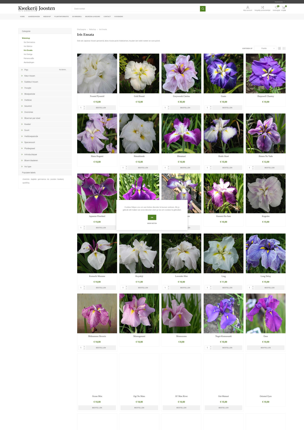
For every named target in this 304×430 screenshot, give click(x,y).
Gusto (223, 96)
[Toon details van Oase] (266, 313)
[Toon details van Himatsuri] (181, 133)
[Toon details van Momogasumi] (139, 313)
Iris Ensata (28, 50)
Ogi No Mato (139, 396)
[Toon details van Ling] (223, 253)
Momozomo (181, 336)
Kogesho (266, 216)
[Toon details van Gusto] (223, 73)
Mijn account (247, 10)
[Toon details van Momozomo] (181, 313)
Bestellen (101, 108)
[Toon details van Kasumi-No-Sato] (223, 193)
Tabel (279, 48)
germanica (42, 179)
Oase (266, 336)
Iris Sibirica (28, 46)
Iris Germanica (29, 42)
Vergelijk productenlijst (262, 10)
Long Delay (266, 276)
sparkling (26, 183)
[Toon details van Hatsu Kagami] (97, 133)
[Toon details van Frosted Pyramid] (97, 73)
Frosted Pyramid (97, 96)
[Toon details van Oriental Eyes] (266, 373)
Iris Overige (28, 54)
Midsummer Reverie (97, 336)
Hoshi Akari (223, 156)
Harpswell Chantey (265, 96)
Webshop (26, 38)
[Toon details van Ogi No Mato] (139, 373)
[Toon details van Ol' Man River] (181, 373)
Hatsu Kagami (97, 156)
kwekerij (60, 179)
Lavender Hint (181, 276)
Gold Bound (139, 96)
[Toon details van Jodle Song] (139, 193)
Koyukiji (139, 276)
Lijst (284, 48)
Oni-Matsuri (223, 396)
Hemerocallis (29, 58)
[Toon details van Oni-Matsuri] (223, 373)
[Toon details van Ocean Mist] (97, 373)
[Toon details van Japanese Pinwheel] (97, 193)
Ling (224, 276)
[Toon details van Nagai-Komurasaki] (223, 313)
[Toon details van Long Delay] (266, 253)
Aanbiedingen (29, 62)
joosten (53, 179)
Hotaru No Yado (266, 156)
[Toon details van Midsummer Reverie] (97, 313)
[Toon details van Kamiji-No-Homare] (181, 193)
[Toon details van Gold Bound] (139, 73)
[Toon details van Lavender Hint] (181, 253)
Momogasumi (139, 336)
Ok (152, 217)
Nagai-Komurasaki (223, 336)
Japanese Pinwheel (97, 216)
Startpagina (81, 29)
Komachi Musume (97, 276)
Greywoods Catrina (181, 96)
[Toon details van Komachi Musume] (97, 253)
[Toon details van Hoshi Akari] (223, 133)
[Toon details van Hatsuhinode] (139, 133)
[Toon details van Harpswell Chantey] (266, 73)
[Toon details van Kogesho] (266, 193)
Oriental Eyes (266, 396)
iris (48, 179)
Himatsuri (181, 156)
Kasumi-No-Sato (223, 216)
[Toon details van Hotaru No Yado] (266, 133)
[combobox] (136, 9)
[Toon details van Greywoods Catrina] (181, 73)
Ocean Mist (97, 396)
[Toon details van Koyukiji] (139, 253)
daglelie (34, 179)
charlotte (26, 179)
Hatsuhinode (139, 156)
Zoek (203, 9)
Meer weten (152, 223)
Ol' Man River (181, 396)
